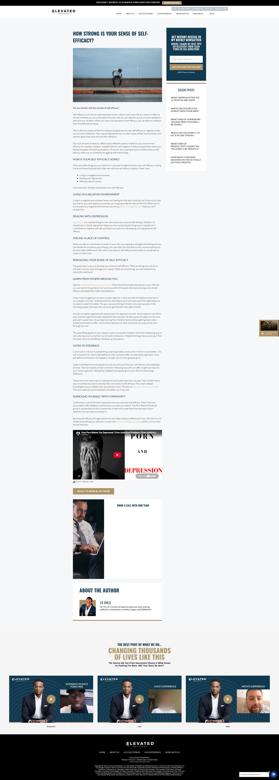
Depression (78, 222)
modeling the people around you (96, 284)
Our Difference (164, 14)
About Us (130, 14)
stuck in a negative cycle (131, 206)
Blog (212, 14)
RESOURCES (198, 14)
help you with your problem (145, 386)
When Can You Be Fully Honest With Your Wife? (185, 109)
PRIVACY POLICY (128, 760)
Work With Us (182, 14)
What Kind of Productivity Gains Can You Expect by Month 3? (185, 146)
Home (118, 14)
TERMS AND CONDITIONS (147, 760)
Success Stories (146, 14)
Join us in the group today (129, 421)
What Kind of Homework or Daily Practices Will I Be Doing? (186, 122)
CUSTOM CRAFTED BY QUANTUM (139, 762)
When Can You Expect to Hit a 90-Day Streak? (185, 134)
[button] (2, 701)
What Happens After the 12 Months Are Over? (185, 98)
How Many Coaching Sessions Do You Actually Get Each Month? (186, 160)
